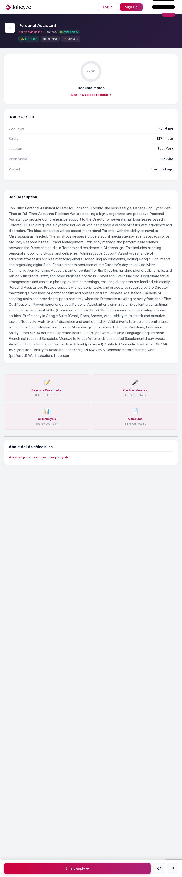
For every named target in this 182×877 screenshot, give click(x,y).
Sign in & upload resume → (91, 94)
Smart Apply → (77, 868)
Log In (108, 7)
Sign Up (131, 7)
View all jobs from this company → (38, 457)
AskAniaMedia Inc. (30, 32)
